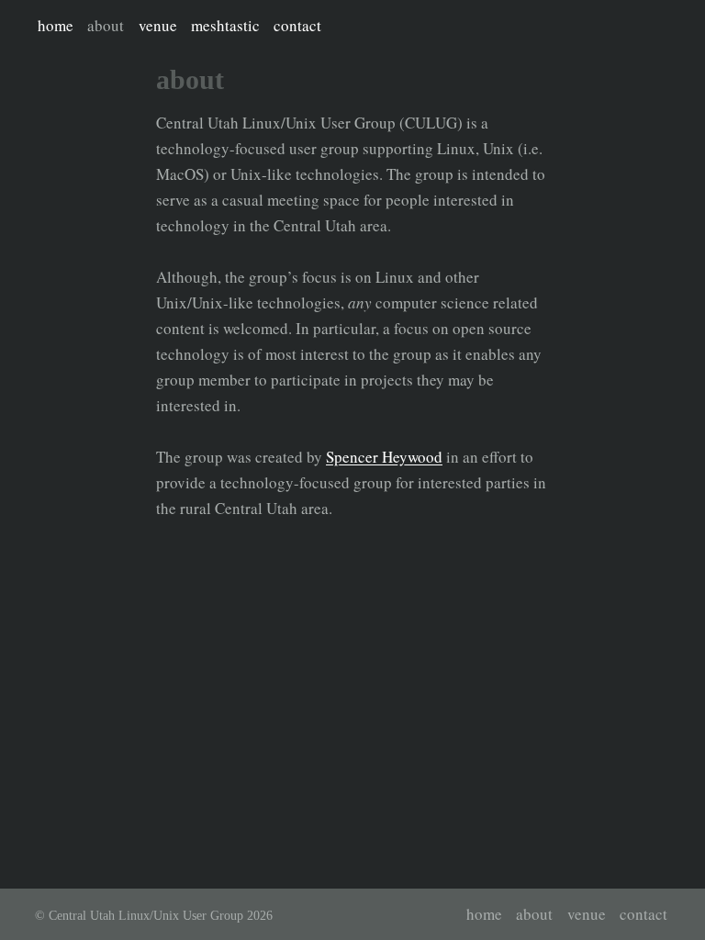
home (55, 25)
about (105, 25)
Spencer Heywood (384, 456)
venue (158, 25)
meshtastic (225, 25)
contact (297, 25)
